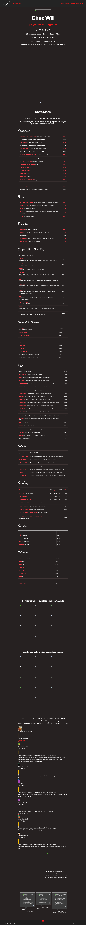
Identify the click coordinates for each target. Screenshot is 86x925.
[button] (15, 75)
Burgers (67, 3)
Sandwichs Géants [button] (28, 322)
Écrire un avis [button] (22, 740)
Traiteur (73, 3)
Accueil (62, 3)
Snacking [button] (23, 483)
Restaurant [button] (24, 131)
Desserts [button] (22, 526)
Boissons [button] (22, 552)
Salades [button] (22, 446)
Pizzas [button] (21, 365)
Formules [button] (23, 224)
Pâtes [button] (21, 197)
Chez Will (12, 924)
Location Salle (79, 3)
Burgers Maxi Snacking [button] (31, 249)
